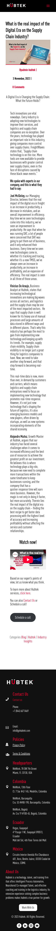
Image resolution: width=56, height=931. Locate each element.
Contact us (17, 699)
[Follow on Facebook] (19, 925)
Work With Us (28, 907)
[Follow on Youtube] (37, 925)
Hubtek (32, 637)
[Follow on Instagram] (31, 925)
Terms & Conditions (21, 753)
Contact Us (29, 600)
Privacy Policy (19, 745)
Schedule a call (23, 617)
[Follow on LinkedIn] (25, 925)
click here (25, 593)
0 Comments (18, 87)
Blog (23, 637)
